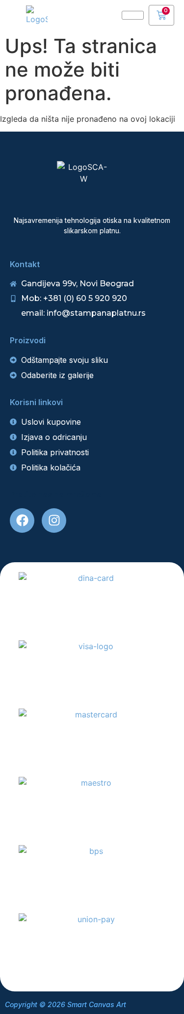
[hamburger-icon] (133, 15)
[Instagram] (54, 520)
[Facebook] (22, 520)
